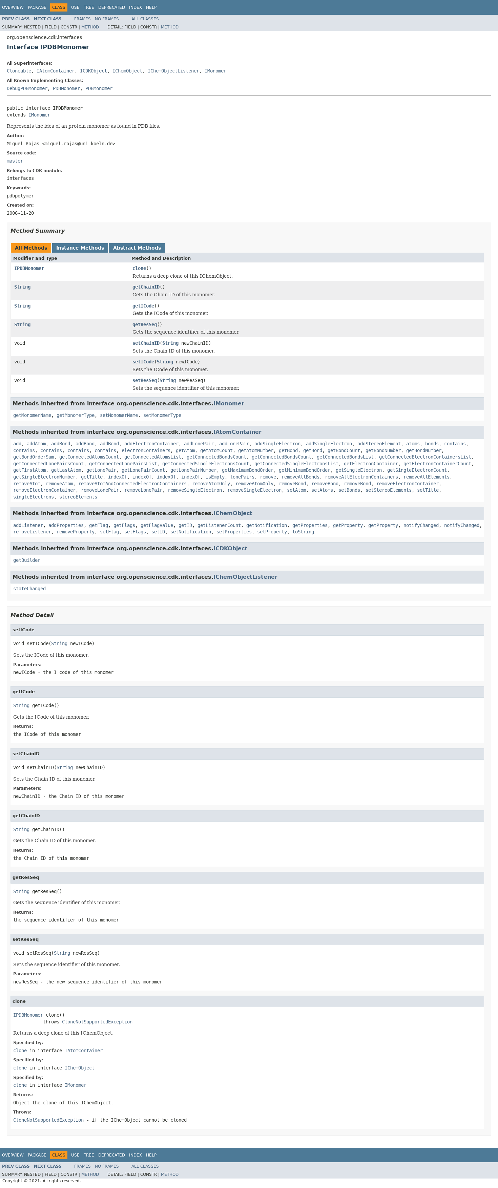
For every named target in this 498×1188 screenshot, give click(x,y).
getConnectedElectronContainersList (425, 457)
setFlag (109, 531)
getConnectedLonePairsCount (48, 463)
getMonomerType (76, 415)
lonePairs (242, 477)
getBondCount (344, 450)
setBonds (349, 490)
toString (303, 531)
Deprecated (111, 7)
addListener (28, 525)
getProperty (348, 525)
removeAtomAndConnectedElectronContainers (132, 483)
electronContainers (146, 450)
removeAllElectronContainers (361, 477)
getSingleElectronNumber (44, 477)
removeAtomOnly (211, 483)
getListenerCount (219, 525)
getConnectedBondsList (345, 457)
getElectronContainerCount (437, 463)
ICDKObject (93, 70)
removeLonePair (100, 490)
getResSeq (144, 324)
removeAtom (26, 483)
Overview (13, 7)
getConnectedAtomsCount (89, 457)
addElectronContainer (151, 443)
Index (135, 7)
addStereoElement (379, 443)
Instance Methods (80, 248)
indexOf (117, 477)
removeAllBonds (300, 477)
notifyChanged (421, 525)
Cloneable (19, 70)
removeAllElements (426, 477)
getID (185, 525)
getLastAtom (66, 470)
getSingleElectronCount (417, 470)
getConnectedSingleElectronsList (296, 463)
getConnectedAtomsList (152, 457)
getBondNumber (383, 450)
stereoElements (78, 497)
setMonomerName (119, 415)
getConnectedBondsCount (216, 457)
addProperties (66, 525)
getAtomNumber (255, 450)
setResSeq (144, 380)
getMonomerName (32, 415)
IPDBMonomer (29, 268)
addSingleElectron (277, 443)
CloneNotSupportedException (97, 1021)
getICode (143, 306)
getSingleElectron (359, 470)
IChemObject (127, 70)
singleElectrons (33, 497)
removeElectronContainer (407, 483)
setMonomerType (162, 415)
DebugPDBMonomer (27, 88)
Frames (82, 19)
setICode (143, 361)
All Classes (145, 19)
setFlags (135, 531)
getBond (288, 450)
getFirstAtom (29, 470)
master (15, 161)
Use (75, 7)
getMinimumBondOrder (304, 470)
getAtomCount (216, 450)
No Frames (107, 19)
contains (455, 443)
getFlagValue (157, 525)
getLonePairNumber (193, 470)
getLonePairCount (143, 470)
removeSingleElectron (195, 490)
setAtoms (322, 490)
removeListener (32, 531)
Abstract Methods (137, 248)
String (22, 287)
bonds (432, 443)
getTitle (92, 477)
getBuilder (26, 560)
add (17, 443)
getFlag (98, 525)
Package (37, 7)
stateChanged (29, 588)
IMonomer (215, 70)
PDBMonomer (66, 88)
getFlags (124, 525)
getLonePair (101, 470)
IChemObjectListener (173, 70)
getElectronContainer (371, 463)
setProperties (234, 531)
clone (139, 268)
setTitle (428, 490)
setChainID (146, 343)
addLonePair (199, 443)
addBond (60, 443)
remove (268, 477)
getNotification (266, 525)
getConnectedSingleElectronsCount (205, 463)
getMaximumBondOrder (247, 470)
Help (151, 7)
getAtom (185, 450)
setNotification (190, 531)
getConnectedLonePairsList (123, 463)
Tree (89, 7)
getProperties (310, 525)
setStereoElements (389, 490)
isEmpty (215, 477)
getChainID (146, 287)
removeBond (292, 483)
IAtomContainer (56, 70)
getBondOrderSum (33, 457)
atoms (413, 443)
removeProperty (76, 531)
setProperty (272, 531)
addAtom (36, 443)
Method (90, 27)
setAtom (296, 490)
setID (158, 531)
